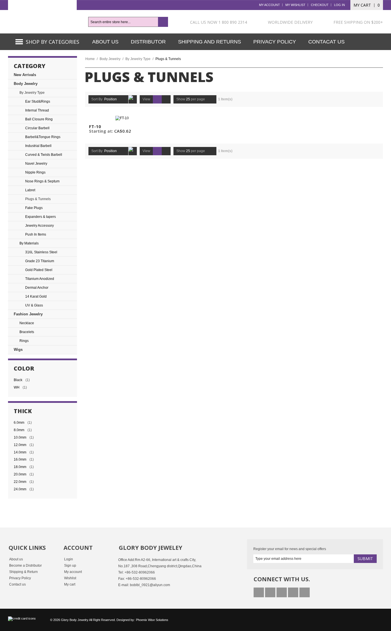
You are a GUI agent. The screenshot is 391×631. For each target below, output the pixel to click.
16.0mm (20, 459)
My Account (269, 5)
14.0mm (20, 452)
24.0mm (20, 489)
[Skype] (304, 592)
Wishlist (70, 578)
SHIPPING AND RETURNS (209, 42)
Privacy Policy (20, 578)
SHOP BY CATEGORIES (52, 41)
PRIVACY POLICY (274, 42)
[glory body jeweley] (42, 16)
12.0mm (20, 445)
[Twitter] (270, 592)
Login (68, 559)
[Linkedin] (293, 592)
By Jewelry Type (138, 59)
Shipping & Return (23, 572)
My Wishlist (295, 5)
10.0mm (20, 437)
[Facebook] (259, 592)
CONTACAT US (326, 42)
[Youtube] (282, 592)
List (166, 99)
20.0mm (20, 474)
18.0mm (20, 467)
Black (18, 380)
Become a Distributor (25, 566)
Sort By (96, 99)
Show (180, 99)
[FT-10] (122, 118)
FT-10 (95, 126)
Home (90, 59)
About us (16, 559)
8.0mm (19, 430)
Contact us (17, 584)
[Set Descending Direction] (133, 99)
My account (73, 572)
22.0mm (20, 482)
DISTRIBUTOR (148, 42)
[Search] (163, 22)
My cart (69, 584)
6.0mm (19, 423)
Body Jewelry (110, 59)
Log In (339, 5)
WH (16, 387)
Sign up (70, 566)
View (146, 99)
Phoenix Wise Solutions (152, 620)
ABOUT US (105, 42)
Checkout (320, 5)
